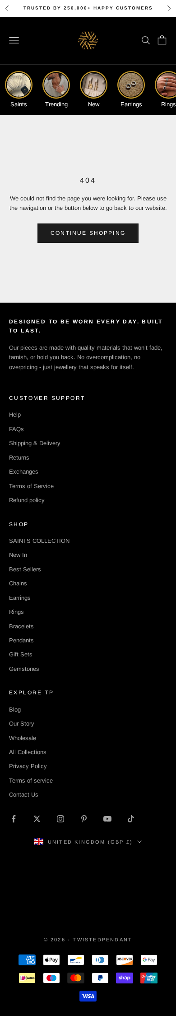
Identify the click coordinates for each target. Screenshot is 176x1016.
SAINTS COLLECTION (39, 540)
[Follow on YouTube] (107, 818)
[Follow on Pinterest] (83, 818)
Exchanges (23, 471)
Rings (16, 611)
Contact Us (23, 794)
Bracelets (21, 626)
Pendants (21, 640)
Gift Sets (20, 654)
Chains (18, 583)
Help (15, 414)
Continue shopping (88, 233)
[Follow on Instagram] (60, 818)
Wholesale (22, 738)
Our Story (21, 723)
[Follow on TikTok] (130, 818)
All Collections (27, 752)
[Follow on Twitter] (37, 818)
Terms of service (31, 780)
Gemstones (24, 668)
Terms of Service (31, 486)
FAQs (16, 429)
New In (18, 554)
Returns (19, 457)
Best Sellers (25, 569)
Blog (15, 709)
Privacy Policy (28, 766)
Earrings (20, 597)
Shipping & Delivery (34, 443)
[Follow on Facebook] (13, 818)
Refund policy (27, 500)
